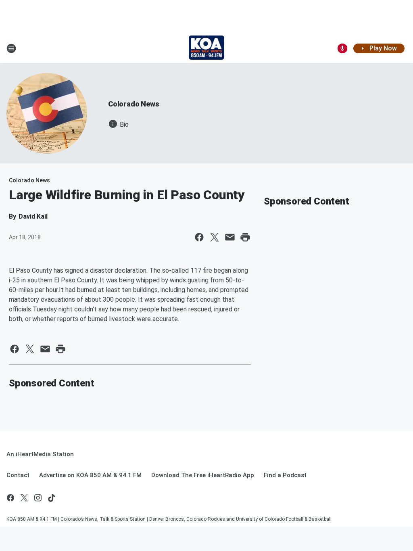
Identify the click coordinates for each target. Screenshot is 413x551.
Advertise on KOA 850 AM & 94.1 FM (90, 475)
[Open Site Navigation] (11, 48)
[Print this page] (245, 237)
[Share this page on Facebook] (199, 237)
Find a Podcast (285, 475)
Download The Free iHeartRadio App (202, 475)
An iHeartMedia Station (40, 454)
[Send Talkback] (342, 48)
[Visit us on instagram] (38, 498)
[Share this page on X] (214, 237)
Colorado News (133, 104)
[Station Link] (207, 48)
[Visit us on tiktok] (51, 498)
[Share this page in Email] (230, 237)
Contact (17, 475)
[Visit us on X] (24, 498)
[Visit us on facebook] (10, 498)
